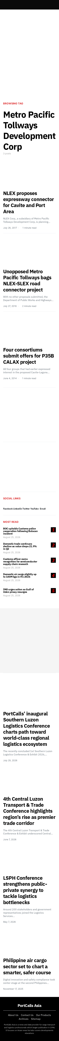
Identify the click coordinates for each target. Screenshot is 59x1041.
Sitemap (35, 1018)
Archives (23, 1018)
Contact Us (27, 1015)
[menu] (4, 4)
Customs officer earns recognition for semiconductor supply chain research (20, 561)
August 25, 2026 (11, 537)
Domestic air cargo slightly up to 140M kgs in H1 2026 (20, 575)
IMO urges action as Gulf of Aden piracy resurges (18, 590)
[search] (52, 5)
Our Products (43, 1015)
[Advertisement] (29, 65)
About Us (13, 1015)
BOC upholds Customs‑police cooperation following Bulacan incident (20, 531)
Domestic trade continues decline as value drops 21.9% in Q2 (20, 546)
